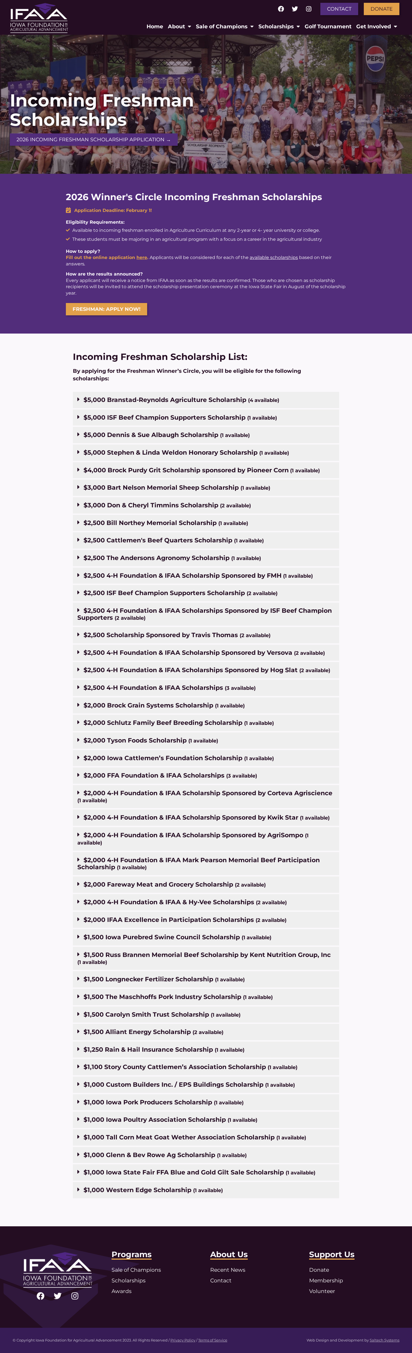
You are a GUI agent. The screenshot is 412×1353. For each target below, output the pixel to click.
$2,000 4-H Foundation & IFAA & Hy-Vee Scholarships (185, 902)
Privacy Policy (182, 1340)
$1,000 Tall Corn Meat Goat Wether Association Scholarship (195, 1137)
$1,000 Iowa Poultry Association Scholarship (170, 1119)
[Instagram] (308, 9)
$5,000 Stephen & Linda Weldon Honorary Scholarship (186, 452)
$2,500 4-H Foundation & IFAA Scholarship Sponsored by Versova (204, 652)
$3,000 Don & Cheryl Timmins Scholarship (167, 505)
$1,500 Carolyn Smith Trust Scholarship (162, 1014)
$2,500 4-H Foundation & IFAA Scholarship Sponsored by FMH (198, 575)
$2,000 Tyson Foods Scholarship (151, 740)
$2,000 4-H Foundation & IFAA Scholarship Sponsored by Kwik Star (207, 817)
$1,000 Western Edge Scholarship (153, 1190)
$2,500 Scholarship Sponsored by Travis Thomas (177, 635)
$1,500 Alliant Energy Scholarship (153, 1032)
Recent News (227, 1269)
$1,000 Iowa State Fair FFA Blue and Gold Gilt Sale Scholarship (199, 1172)
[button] (206, 400)
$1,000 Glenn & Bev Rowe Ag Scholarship (165, 1155)
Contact (221, 1280)
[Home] (39, 17)
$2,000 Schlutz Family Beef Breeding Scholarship (179, 723)
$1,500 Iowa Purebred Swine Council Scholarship (177, 937)
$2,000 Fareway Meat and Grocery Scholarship (175, 884)
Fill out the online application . (107, 257)
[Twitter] (295, 9)
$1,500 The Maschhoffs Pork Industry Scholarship (178, 997)
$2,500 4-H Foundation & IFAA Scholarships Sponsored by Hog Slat (207, 670)
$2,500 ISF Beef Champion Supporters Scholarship (180, 593)
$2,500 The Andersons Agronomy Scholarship (172, 558)
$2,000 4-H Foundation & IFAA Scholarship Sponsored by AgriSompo (193, 838)
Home (155, 26)
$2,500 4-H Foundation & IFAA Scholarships (170, 687)
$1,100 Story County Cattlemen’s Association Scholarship (190, 1067)
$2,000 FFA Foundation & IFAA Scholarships (170, 775)
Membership (326, 1280)
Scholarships (276, 26)
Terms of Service (212, 1340)
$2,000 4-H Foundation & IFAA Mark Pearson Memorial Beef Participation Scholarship (198, 863)
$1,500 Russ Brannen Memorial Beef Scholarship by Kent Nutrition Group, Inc (204, 958)
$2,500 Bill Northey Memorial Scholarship (166, 523)
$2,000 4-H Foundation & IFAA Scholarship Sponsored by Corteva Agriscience (204, 796)
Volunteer (322, 1291)
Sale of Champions (221, 26)
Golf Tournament (328, 26)
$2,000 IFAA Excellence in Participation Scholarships (185, 920)
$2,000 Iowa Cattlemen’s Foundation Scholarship (179, 758)
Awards (121, 1291)
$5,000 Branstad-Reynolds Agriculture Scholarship (181, 400)
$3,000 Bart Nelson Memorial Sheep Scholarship (177, 487)
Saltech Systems (384, 1340)
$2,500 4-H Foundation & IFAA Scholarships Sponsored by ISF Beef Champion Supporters (204, 614)
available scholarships (274, 257)
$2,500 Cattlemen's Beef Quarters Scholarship (174, 540)
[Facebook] (281, 9)
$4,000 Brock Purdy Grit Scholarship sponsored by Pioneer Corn (202, 470)
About (176, 26)
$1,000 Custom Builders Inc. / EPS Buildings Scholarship (189, 1084)
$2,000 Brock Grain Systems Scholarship (164, 705)
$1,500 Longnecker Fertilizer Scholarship (164, 979)
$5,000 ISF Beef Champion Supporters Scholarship (180, 417)
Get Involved (373, 26)
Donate (319, 1269)
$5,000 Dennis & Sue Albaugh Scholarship (167, 435)
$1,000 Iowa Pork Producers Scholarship (164, 1102)
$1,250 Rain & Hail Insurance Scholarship (164, 1049)
